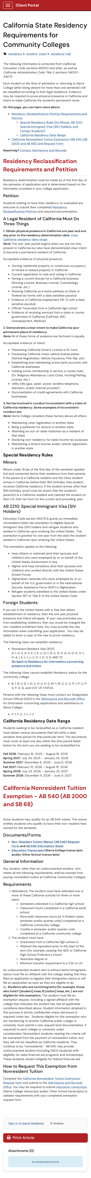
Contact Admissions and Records (43, 150)
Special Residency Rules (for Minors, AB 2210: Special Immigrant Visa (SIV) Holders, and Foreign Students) (51, 126)
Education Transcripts (28, 850)
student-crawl (36, 54)
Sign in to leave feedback (26, 1123)
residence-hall (61, 54)
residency (15, 54)
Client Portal (27, 5)
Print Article (23, 1137)
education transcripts (71, 1087)
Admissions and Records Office (63, 699)
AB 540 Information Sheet (44, 846)
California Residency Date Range (43, 135)
